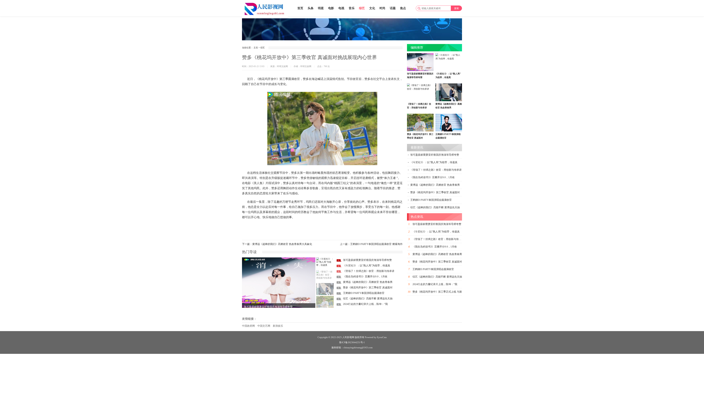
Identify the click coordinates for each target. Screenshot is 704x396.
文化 (372, 8)
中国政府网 (248, 325)
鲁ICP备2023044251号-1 (352, 342)
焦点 (403, 8)
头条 (311, 8)
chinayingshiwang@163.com (358, 347)
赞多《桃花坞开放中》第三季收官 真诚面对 (368, 287)
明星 (321, 8)
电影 (331, 8)
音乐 (352, 8)
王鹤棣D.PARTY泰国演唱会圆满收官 (363, 293)
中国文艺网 (263, 325)
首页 (300, 8)
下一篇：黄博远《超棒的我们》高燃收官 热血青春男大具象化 (277, 244)
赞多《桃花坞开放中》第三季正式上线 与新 (437, 291)
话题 (393, 8)
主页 (256, 47)
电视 (341, 8)
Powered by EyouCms (375, 337)
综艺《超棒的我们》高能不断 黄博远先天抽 (368, 298)
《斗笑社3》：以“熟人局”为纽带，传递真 (366, 265)
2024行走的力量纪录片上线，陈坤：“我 (365, 304)
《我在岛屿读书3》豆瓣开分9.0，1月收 (365, 276)
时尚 (382, 8)
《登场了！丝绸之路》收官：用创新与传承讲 (368, 271)
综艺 (362, 8)
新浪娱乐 (278, 325)
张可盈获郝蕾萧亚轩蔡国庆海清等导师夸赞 (268, 304)
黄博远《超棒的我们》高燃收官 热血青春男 (368, 282)
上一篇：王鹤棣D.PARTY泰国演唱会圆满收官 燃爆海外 (371, 244)
